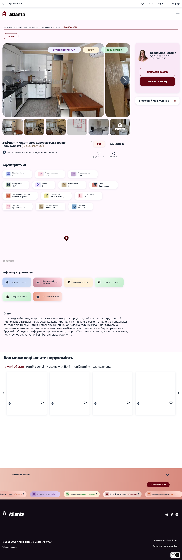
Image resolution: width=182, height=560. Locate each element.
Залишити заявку (157, 81)
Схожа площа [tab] (101, 366)
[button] (66, 238)
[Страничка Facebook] (175, 4)
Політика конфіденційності (166, 540)
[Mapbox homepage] (8, 261)
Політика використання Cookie (166, 546)
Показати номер (157, 72)
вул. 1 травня (14, 152)
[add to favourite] (142, 4)
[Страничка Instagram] (178, 4)
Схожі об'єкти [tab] (14, 366)
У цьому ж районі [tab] (58, 366)
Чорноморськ (29, 152)
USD (99, 144)
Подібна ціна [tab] (81, 366)
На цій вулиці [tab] (35, 366)
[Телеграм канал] (173, 4)
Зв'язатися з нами (158, 485)
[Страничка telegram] (166, 515)
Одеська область (47, 152)
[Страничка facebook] (172, 515)
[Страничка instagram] (176, 515)
